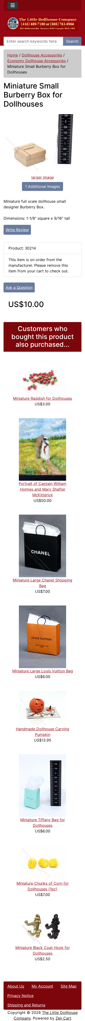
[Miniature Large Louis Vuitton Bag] (42, 636)
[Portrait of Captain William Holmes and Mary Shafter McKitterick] (42, 449)
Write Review (17, 229)
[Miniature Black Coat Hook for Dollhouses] (42, 926)
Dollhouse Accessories (42, 55)
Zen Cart (63, 1018)
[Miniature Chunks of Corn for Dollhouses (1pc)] (42, 862)
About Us (15, 986)
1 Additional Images (42, 186)
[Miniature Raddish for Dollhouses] (42, 377)
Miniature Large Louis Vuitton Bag (42, 671)
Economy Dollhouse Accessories (36, 60)
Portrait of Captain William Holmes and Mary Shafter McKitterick (42, 489)
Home (12, 55)
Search (72, 41)
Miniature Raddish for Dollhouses (42, 398)
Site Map (68, 986)
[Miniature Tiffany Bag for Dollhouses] (42, 785)
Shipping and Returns (26, 1005)
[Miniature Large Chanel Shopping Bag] (42, 545)
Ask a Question (19, 287)
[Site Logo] (42, 24)
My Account (42, 986)
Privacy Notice (20, 995)
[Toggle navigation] (13, 5)
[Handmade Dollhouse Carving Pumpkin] (42, 708)
